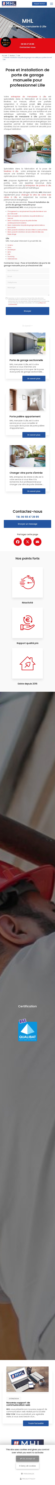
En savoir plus (34, 378)
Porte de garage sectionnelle (26, 360)
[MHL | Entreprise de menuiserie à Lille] (9, 3)
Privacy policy (28, 1479)
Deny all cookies (28, 1466)
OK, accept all (28, 1458)
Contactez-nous (27, 47)
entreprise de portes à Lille (38, 185)
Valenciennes (12, 259)
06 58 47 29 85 (27, 44)
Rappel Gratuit (39, 4)
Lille (18, 56)
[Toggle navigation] (51, 4)
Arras (9, 247)
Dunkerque (11, 250)
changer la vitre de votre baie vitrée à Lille (27, 196)
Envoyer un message (27, 524)
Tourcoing (11, 256)
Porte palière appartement (25, 416)
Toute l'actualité (35, 1423)
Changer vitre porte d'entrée (26, 472)
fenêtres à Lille (11, 171)
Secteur (12, 56)
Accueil (4, 56)
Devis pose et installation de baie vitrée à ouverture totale (27, 230)
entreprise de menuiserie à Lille (28, 96)
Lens (9, 252)
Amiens (10, 245)
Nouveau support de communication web (18, 1404)
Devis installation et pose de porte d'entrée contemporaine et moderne (22, 222)
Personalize (28, 1473)
